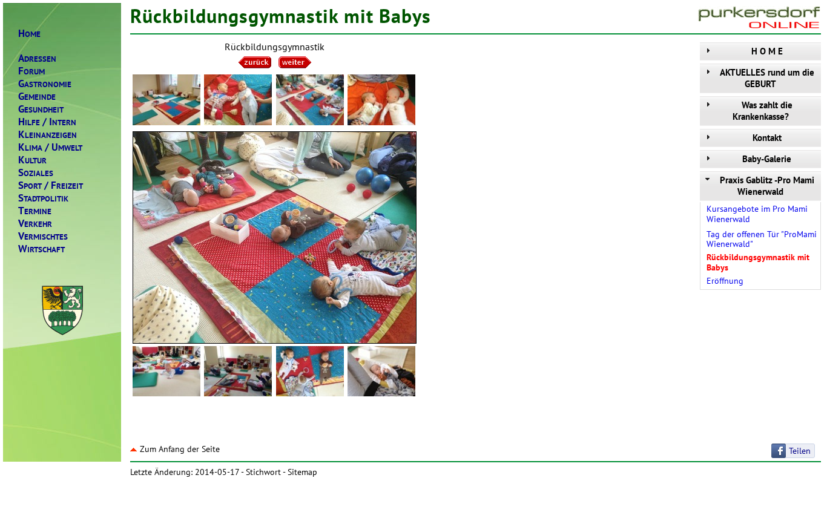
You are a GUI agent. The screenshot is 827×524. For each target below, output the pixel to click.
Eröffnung (725, 280)
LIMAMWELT (50, 147)
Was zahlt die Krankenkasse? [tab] (762, 110)
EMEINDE (37, 96)
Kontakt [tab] (767, 137)
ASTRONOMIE (44, 83)
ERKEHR (35, 223)
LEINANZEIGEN (47, 134)
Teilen (800, 450)
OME (29, 33)
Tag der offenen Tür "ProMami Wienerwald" (762, 239)
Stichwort (263, 472)
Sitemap (302, 472)
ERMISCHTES (43, 236)
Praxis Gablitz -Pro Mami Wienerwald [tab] (767, 185)
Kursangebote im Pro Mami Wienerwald (757, 213)
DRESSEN (37, 58)
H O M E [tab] (767, 51)
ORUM (31, 71)
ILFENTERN (47, 122)
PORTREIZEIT (50, 185)
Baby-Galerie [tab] (766, 159)
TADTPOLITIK (43, 198)
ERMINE (34, 211)
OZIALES (35, 172)
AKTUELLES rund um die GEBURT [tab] (767, 78)
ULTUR (32, 160)
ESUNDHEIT (41, 109)
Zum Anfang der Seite (180, 449)
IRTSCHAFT (41, 249)
